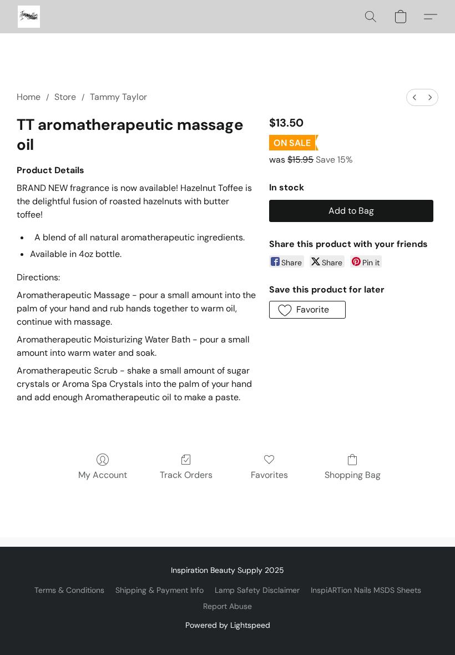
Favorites (269, 475)
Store (65, 97)
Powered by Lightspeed (227, 625)
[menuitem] (414, 97)
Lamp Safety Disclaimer (257, 590)
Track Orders (186, 475)
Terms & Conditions (69, 590)
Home (29, 97)
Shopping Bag (353, 475)
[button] (29, 17)
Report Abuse (227, 606)
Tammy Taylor (118, 97)
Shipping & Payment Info (159, 590)
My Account (102, 475)
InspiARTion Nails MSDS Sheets (366, 590)
